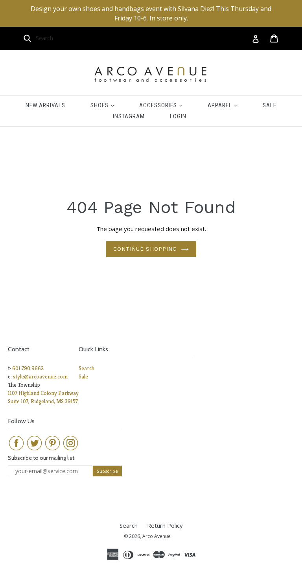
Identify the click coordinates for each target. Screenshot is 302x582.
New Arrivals (45, 105)
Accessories (166, 105)
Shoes (108, 105)
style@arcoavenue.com (40, 376)
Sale (269, 105)
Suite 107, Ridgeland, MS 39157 (43, 401)
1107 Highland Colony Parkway (43, 393)
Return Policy (165, 525)
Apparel (228, 105)
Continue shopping (145, 249)
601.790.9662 (28, 368)
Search (86, 368)
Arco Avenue (156, 536)
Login (178, 116)
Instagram (129, 116)
